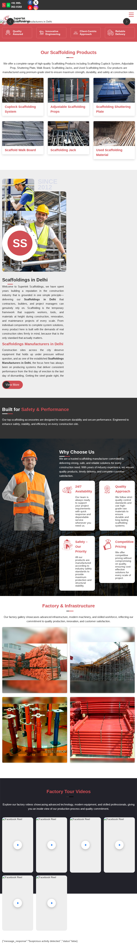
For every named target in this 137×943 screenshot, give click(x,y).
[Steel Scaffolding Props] (34, 730)
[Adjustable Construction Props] (102, 660)
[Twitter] (35, 2)
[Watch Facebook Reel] (17, 845)
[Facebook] (30, 2)
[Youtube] (30, 7)
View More (12, 384)
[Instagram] (35, 7)
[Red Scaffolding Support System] (102, 730)
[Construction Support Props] (34, 660)
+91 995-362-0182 (16, 5)
